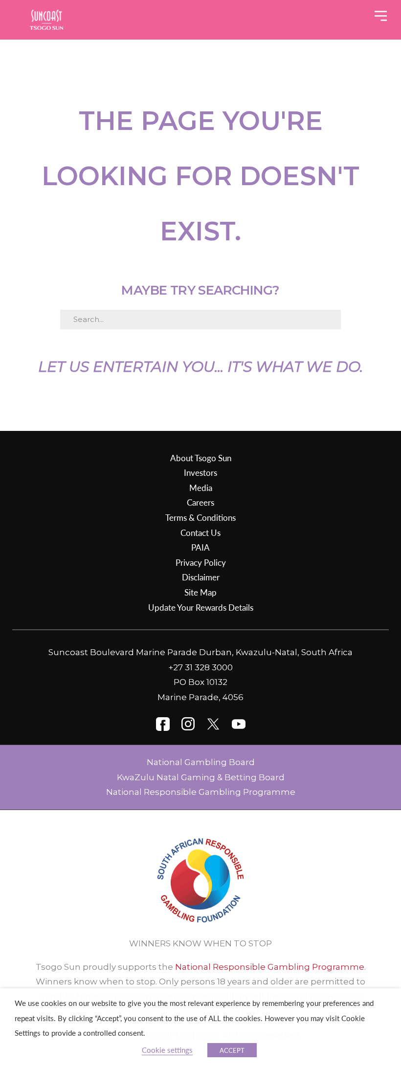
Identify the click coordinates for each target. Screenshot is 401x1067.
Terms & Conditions (200, 517)
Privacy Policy (201, 562)
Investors (200, 472)
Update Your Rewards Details (200, 607)
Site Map (200, 592)
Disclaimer (201, 577)
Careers (200, 502)
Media (200, 487)
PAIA (200, 547)
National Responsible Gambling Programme (200, 792)
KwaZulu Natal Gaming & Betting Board (201, 777)
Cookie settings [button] (167, 1050)
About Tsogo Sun (200, 458)
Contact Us (200, 532)
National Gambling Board (201, 762)
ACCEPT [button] (232, 1050)
